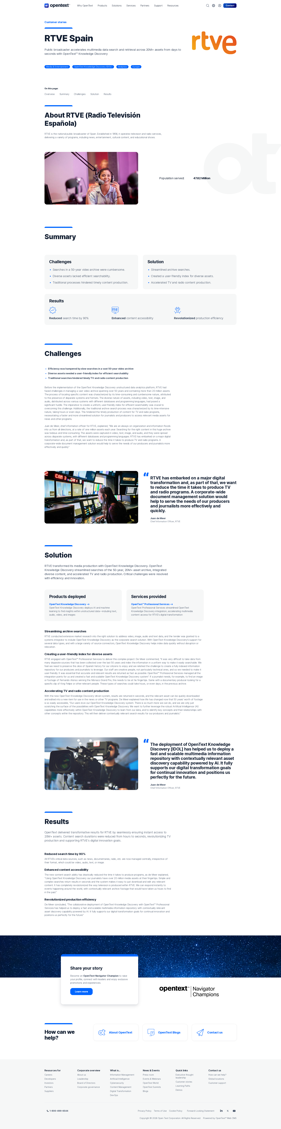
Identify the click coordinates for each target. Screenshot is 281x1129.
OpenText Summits (152, 1087)
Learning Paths (183, 1086)
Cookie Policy (175, 1111)
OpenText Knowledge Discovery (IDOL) (93, 66)
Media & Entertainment (57, 66)
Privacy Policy (144, 1111)
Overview (49, 94)
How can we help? (217, 1074)
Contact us (215, 1032)
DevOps (114, 1095)
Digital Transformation (120, 1091)
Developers (50, 1079)
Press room (148, 1074)
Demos (179, 1090)
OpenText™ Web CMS (226, 1118)
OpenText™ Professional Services (150, 604)
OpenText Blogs (169, 1032)
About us (81, 1074)
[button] (85, 5)
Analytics (122, 66)
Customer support (217, 1083)
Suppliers (49, 1091)
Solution (94, 94)
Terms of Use (160, 1111)
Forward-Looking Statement (200, 1111)
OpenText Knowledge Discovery (67, 604)
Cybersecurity (117, 1083)
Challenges (79, 94)
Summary (64, 94)
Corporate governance (88, 1087)
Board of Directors (86, 1083)
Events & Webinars (152, 1079)
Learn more (81, 991)
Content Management (120, 1087)
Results (107, 94)
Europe (136, 66)
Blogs (145, 1091)
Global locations (216, 1079)
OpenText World (151, 1083)
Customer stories (184, 1082)
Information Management (122, 1074)
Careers (48, 1074)
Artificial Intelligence (120, 1079)
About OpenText (120, 1032)
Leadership (82, 1079)
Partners (48, 1087)
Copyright (144, 1118)
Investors (48, 1083)
